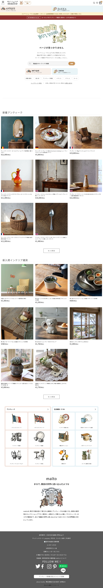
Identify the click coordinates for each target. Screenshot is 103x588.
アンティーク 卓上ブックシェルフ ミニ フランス (82, 151)
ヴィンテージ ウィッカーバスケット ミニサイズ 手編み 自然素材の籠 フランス (16, 238)
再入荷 (37, 78)
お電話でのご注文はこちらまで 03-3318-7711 (51, 555)
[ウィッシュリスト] (97, 3)
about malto (40, 581)
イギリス (58, 78)
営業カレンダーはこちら (51, 551)
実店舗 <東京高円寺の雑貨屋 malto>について (51, 558)
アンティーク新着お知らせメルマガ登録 (51, 576)
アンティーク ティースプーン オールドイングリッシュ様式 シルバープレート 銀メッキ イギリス (51, 238)
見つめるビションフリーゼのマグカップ (45, 342)
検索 (71, 64)
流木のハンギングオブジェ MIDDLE (79, 342)
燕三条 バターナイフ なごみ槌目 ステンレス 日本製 (14, 342)
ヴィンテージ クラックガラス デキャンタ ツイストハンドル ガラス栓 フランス (16, 194)
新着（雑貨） (29, 78)
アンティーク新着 (48, 78)
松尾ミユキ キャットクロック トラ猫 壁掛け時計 (13, 298)
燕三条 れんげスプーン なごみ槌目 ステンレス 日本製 (83, 298)
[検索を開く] (94, 3)
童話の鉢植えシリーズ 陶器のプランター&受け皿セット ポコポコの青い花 (17, 384)
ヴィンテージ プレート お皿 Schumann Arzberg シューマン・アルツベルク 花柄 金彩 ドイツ (51, 151)
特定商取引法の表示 (52, 581)
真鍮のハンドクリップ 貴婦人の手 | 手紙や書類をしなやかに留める (51, 384)
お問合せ (63, 581)
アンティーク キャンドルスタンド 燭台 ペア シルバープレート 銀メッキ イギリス (51, 194)
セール (75, 78)
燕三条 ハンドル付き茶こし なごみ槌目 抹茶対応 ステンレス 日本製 (51, 299)
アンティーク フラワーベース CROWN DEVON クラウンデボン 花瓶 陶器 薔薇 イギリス (85, 194)
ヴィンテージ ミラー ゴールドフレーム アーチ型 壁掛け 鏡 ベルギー (17, 151)
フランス (67, 78)
